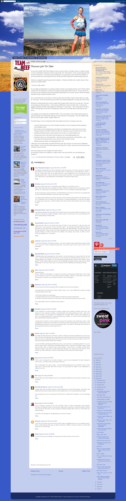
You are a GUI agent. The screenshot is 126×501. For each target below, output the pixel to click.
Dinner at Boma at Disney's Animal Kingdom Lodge (102, 111)
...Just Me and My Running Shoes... (101, 123)
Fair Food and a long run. (104, 440)
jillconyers (38, 284)
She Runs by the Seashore (103, 116)
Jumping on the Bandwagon (104, 410)
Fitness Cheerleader (101, 102)
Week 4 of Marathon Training (23, 164)
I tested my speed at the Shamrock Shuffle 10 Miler (102, 118)
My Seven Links (101, 464)
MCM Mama (99, 175)
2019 (97, 360)
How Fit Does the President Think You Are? (104, 429)
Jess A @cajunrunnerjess (42, 167)
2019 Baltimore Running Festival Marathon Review (102, 227)
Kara (36, 403)
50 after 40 (99, 225)
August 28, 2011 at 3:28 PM (46, 270)
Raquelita (38, 309)
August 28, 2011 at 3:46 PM (49, 284)
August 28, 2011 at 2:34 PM (48, 241)
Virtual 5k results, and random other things (103, 437)
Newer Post (35, 471)
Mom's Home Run (101, 168)
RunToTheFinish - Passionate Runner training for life (101, 69)
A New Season (99, 197)
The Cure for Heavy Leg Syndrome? (103, 407)
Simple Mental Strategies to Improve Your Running (102, 79)
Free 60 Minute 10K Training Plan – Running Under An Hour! (103, 72)
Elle (36, 375)
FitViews (98, 154)
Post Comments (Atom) (44, 474)
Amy (36, 357)
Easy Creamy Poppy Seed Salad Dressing (102, 104)
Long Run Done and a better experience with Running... (104, 403)
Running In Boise (40, 210)
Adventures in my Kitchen (103, 214)
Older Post (86, 471)
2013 (97, 373)
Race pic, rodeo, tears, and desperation (104, 420)
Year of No (98, 215)
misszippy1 (99, 189)
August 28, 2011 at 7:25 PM (47, 333)
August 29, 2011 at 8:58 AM (45, 403)
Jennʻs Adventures (101, 202)
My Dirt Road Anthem (42, 8)
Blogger (88, 496)
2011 (97, 378)
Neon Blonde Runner (41, 387)
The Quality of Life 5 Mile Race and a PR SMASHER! (103, 425)
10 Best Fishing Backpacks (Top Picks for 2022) (102, 191)
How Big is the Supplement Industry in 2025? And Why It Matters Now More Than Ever (103, 133)
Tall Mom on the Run (102, 148)
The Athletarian (100, 182)
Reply (36, 179)
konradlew (76, 496)
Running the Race (101, 196)
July (98, 482)
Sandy (37, 434)
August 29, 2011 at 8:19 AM (55, 387)
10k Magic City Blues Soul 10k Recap (104, 443)
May (98, 486)
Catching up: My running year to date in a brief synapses (20, 132)
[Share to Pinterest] (83, 157)
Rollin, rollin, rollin (101, 434)
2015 (97, 369)
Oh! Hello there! (23, 147)
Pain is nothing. (100, 207)
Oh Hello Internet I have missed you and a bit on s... (104, 461)
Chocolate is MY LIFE (102, 219)
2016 (97, 367)
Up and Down (99, 98)
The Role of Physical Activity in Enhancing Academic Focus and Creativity (103, 163)
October (99, 384)
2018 (97, 362)
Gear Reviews (31, 58)
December (100, 380)
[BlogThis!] (78, 157)
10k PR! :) (99, 446)
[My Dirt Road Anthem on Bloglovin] (101, 252)
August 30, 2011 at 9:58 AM (46, 434)
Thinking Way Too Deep (103, 399)
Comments (19, 122)
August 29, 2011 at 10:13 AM (49, 421)
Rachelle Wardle (39, 253)
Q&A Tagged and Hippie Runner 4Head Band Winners (103, 478)
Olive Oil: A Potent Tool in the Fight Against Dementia (103, 184)
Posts (17, 120)
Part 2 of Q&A (100, 453)
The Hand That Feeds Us (104, 397)
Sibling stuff (99, 221)
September (100, 387)
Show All (110, 238)
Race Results (41, 58)
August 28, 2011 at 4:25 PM (48, 309)
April (98, 488)
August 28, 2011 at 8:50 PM (45, 375)
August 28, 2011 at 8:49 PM (45, 357)
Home (15, 58)
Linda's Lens (99, 84)
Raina (36, 270)
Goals (22, 58)
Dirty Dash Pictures (102, 470)
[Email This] (77, 157)
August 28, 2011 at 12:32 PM (58, 167)
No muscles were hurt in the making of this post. (104, 413)
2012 (97, 376)
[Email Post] (74, 157)
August (99, 389)
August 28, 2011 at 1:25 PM (51, 223)
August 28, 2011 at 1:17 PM (53, 210)
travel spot (99, 89)
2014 (97, 371)
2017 (97, 364)
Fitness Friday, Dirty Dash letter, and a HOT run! (104, 467)
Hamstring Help (101, 395)
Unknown (38, 241)
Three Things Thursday (23, 181)
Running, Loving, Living (103, 160)
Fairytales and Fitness (102, 109)
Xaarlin (37, 333)
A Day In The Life (100, 91)
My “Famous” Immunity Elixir (103, 203)
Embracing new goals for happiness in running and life (103, 177)
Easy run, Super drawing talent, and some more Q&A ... (103, 450)
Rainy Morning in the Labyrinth (103, 85)
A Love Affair (100, 432)
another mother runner (102, 77)
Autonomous (99, 156)
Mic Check (98, 125)
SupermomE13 (39, 223)
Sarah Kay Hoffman (101, 130)
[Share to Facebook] (82, 157)
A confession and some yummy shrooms (103, 392)
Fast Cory (98, 232)
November (100, 382)
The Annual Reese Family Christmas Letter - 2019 (102, 234)
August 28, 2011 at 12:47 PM (49, 184)
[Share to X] (80, 157)
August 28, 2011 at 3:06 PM (52, 253)
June (98, 484)
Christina (37, 184)
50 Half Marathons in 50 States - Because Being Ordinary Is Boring (102, 140)
